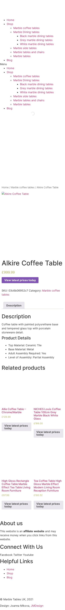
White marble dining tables (37, 44)
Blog (9, 60)
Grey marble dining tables (36, 40)
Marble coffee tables (26, 28)
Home (10, 20)
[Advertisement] (32, 151)
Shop (10, 24)
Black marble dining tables (36, 36)
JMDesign (37, 605)
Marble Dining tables (26, 32)
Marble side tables (24, 48)
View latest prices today (20, 280)
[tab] (14, 305)
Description (14, 305)
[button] (32, 64)
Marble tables (21, 56)
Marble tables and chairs (28, 52)
